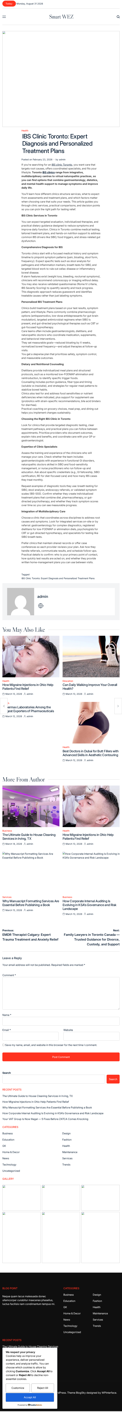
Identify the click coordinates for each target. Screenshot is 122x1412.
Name (6, 1015)
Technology (9, 1164)
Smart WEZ (61, 16)
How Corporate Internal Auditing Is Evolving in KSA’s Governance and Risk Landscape (89, 905)
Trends (66, 1164)
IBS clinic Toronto (62, 164)
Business (7, 830)
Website (68, 1030)
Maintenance (69, 1152)
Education (68, 681)
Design (66, 1133)
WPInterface (109, 1392)
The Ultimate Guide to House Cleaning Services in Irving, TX (28, 837)
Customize (17, 1387)
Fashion (66, 1139)
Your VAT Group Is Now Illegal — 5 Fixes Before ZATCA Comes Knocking (45, 1119)
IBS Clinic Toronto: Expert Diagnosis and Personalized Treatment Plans (58, 578)
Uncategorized (11, 1170)
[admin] (20, 601)
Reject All (42, 1387)
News (5, 1158)
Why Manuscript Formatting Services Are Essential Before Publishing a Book (30, 903)
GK (4, 1145)
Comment (9, 975)
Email (6, 1030)
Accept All (30, 1397)
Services (7, 897)
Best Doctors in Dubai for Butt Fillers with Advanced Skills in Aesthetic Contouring (91, 753)
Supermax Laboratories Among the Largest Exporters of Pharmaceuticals (28, 709)
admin (62, 159)
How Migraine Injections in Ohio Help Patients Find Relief (27, 687)
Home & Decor (11, 1152)
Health (24, 130)
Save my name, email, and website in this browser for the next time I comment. (51, 1045)
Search (6, 1072)
